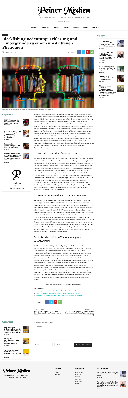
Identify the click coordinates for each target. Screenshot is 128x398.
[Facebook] (79, 52)
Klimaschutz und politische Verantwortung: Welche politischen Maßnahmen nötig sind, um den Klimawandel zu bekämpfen (107, 90)
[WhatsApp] (92, 52)
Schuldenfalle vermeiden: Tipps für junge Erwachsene (12, 145)
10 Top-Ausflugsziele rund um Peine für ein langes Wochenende (107, 68)
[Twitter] (83, 52)
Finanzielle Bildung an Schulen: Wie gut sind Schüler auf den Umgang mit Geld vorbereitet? (12, 134)
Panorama (5, 34)
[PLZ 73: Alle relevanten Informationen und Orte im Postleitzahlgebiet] (26, 341)
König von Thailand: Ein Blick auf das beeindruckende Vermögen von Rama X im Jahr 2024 (79, 313)
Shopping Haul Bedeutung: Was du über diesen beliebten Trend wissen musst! (60, 291)
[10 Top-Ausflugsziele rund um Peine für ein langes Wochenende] (120, 69)
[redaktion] (3, 52)
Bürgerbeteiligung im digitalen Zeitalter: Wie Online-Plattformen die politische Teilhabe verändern (12, 157)
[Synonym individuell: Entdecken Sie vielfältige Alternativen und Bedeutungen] (26, 352)
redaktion (7, 52)
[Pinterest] (88, 52)
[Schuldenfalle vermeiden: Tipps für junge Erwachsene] (26, 146)
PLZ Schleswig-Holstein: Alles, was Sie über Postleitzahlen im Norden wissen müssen (13, 330)
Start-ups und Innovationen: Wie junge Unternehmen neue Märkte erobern (107, 43)
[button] (123, 12)
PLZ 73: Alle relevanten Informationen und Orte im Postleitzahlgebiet (12, 341)
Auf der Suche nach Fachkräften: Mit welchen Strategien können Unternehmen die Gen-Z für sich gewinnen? (107, 56)
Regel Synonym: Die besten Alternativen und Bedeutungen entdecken (58, 293)
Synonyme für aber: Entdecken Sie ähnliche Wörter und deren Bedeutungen (59, 296)
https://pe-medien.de (16, 185)
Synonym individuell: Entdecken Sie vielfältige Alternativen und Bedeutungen (12, 352)
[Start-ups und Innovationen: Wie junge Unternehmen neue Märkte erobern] (120, 43)
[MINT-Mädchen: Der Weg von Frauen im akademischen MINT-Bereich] (26, 122)
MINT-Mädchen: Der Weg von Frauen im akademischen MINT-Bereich (12, 122)
